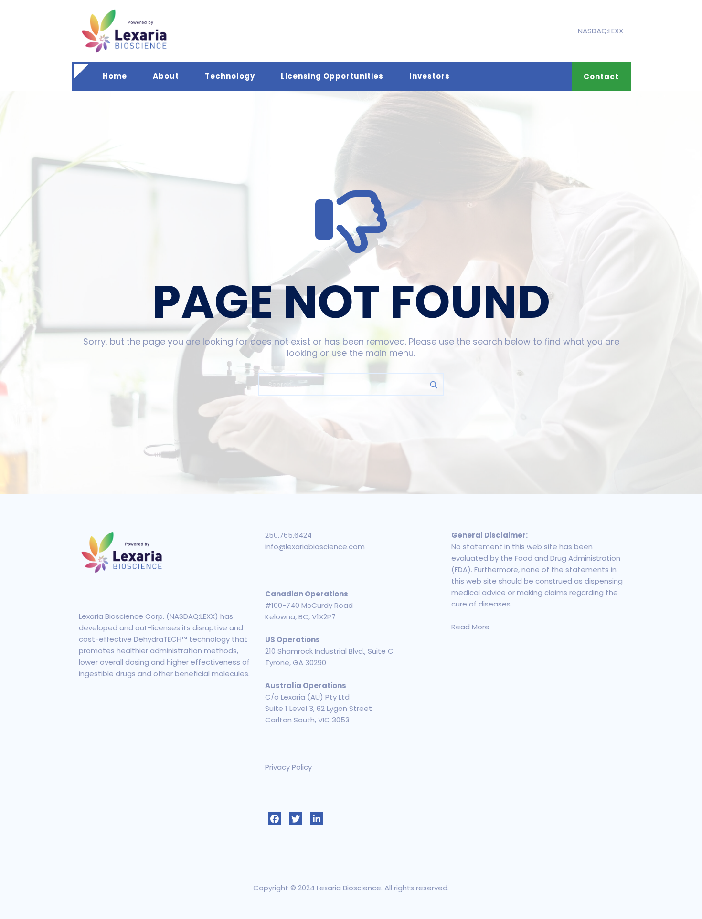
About (166, 76)
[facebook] (274, 818)
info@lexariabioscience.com (315, 547)
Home (115, 76)
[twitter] (295, 818)
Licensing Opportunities (332, 76)
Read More (470, 627)
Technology (230, 76)
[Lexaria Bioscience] (124, 31)
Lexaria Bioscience (349, 888)
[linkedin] (316, 818)
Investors (429, 76)
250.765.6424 (288, 535)
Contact (601, 77)
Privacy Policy (288, 767)
